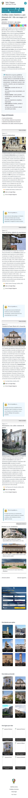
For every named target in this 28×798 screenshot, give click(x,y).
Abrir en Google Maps (10, 192)
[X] (12, 26)
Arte (15, 22)
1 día (17, 8)
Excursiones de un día (7, 23)
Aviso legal (14, 791)
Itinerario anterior (5, 577)
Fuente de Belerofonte (7, 118)
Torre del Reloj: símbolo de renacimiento (11, 120)
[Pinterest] (19, 26)
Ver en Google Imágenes (11, 194)
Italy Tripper (10, 2)
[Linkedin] (16, 26)
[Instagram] (25, 26)
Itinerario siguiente (22, 577)
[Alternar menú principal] (25, 3)
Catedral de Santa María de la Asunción (11, 121)
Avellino (22, 8)
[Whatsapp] (21, 26)
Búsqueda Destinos (21, 523)
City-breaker (5, 10)
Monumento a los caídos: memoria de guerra (12, 123)
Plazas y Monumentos (16, 12)
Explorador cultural (13, 10)
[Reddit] (14, 26)
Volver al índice (22, 130)
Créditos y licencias (14, 789)
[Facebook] (10, 26)
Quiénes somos (14, 786)
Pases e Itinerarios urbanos (8, 8)
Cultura (18, 22)
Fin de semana (15, 23)
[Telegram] (23, 26)
